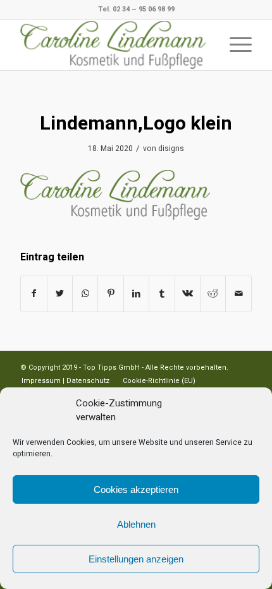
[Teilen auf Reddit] (213, 293)
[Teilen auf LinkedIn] (136, 293)
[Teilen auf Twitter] (59, 293)
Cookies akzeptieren (136, 489)
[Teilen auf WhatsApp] (85, 293)
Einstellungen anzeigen (136, 559)
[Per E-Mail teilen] (238, 293)
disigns (171, 148)
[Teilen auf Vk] (187, 293)
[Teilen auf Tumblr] (161, 293)
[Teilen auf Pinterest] (110, 293)
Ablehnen (136, 524)
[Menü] (234, 45)
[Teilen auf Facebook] (33, 293)
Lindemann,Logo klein (136, 124)
